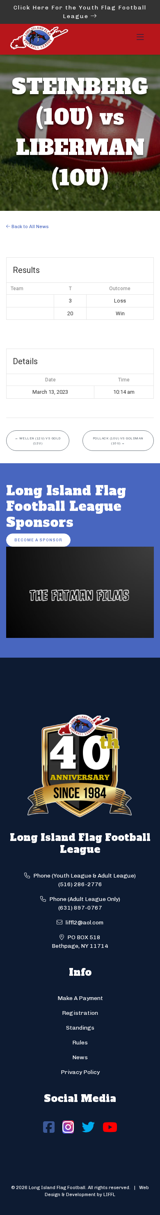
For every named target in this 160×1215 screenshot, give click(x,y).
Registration (80, 1012)
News (80, 1057)
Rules (80, 1042)
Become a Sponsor (38, 540)
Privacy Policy (80, 1072)
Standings (80, 1027)
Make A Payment (80, 998)
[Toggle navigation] (140, 39)
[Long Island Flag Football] (39, 39)
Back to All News (29, 226)
